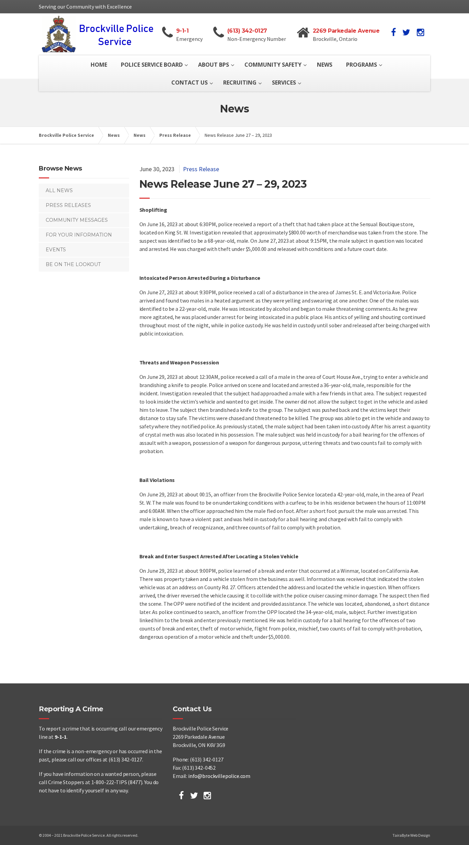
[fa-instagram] (420, 32)
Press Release (201, 169)
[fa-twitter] (406, 32)
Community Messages (77, 220)
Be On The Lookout (73, 264)
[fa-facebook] (393, 32)
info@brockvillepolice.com (219, 775)
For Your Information (79, 235)
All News (59, 190)
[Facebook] (181, 795)
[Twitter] (194, 795)
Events (56, 249)
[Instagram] (207, 795)
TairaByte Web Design (411, 835)
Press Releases (68, 205)
